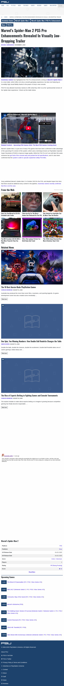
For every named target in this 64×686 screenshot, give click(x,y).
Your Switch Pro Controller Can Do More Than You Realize (52, 214)
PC (25, 582)
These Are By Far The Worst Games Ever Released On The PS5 (32, 214)
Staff (4, 676)
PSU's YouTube (8, 655)
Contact (5, 669)
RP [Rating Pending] (56, 565)
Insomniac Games (7, 20)
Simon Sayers (5, 344)
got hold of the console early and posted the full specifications (29, 155)
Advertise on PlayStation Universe (13, 666)
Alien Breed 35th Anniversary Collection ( (20, 635)
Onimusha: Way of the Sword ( (16, 597)
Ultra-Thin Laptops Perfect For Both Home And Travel (31, 240)
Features (25, 5)
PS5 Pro (9, 25)
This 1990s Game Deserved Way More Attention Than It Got (52, 240)
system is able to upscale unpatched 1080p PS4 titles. (29, 157)
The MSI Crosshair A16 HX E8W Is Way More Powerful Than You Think (10, 241)
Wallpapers (53, 5)
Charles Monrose (6, 290)
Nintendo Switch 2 (20, 589)
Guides (33, 5)
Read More (32, 572)
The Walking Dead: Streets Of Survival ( (19, 611)
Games (45, 5)
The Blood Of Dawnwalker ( (15, 582)
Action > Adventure (57, 559)
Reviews (39, 5)
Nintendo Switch (37, 611)
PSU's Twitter (7, 659)
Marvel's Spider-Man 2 (22, 20)
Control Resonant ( (13, 620)
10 (61, 568)
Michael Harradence (7, 45)
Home (2, 5)
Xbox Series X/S (36, 582)
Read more (4, 299)
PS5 (8, 5)
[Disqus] (32, 472)
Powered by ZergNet (58, 189)
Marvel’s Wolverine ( (13, 604)
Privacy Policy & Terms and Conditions (15, 662)
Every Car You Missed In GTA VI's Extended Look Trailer (10, 214)
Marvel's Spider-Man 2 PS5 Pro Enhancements (46, 20)
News (19, 5)
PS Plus (13, 5)
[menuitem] (2, 5)
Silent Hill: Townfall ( (13, 627)
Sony (60, 549)
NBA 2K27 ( (11, 589)
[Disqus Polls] (32, 431)
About (5, 673)
